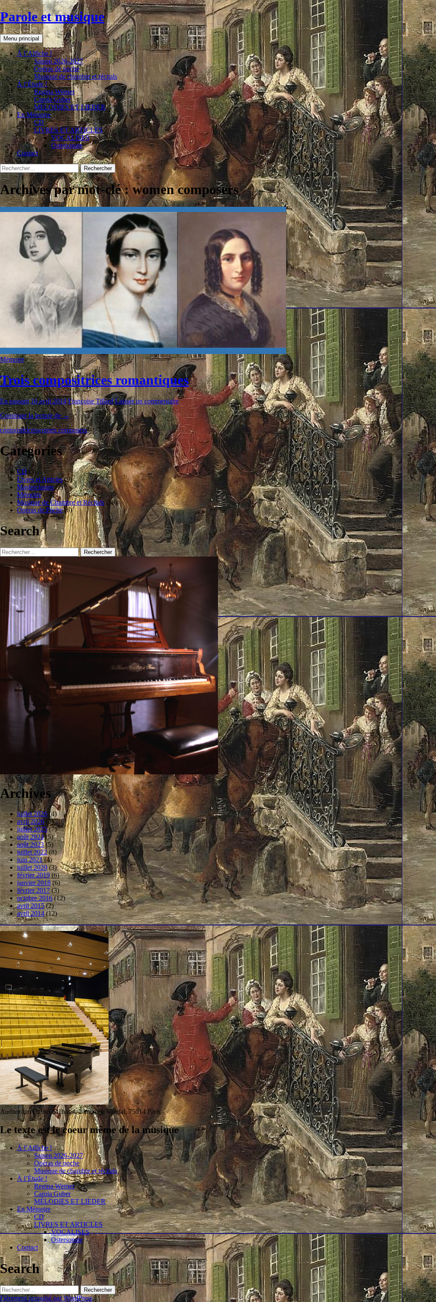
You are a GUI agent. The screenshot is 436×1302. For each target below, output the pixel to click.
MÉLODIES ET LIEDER (70, 107)
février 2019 (33, 875)
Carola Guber (52, 99)
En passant (14, 401)
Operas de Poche (40, 510)
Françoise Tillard (90, 401)
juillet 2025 (32, 829)
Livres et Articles (40, 479)
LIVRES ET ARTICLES (68, 130)
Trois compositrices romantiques (94, 380)
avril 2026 (30, 821)
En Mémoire (34, 114)
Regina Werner (54, 91)
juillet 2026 (32, 813)
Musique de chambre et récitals (75, 76)
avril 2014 (30, 913)
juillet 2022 (32, 852)
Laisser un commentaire (147, 401)
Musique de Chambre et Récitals (60, 502)
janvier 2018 (34, 882)
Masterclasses (35, 487)
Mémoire (12, 359)
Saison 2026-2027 (58, 61)
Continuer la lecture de (34, 415)
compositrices (18, 430)
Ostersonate (67, 145)
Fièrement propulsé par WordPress (46, 1298)
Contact (27, 153)
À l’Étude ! (32, 84)
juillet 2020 (32, 867)
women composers (62, 430)
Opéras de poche (56, 68)
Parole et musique (52, 16)
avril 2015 (30, 905)
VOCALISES (70, 137)
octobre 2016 (34, 898)
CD (39, 122)
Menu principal (21, 38)
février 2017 (33, 890)
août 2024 (30, 836)
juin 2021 (30, 859)
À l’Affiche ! (34, 53)
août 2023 (30, 844)
